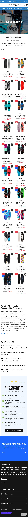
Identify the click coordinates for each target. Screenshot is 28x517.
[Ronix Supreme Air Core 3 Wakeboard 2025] (20, 236)
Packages (4, 43)
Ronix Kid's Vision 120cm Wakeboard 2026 (20, 204)
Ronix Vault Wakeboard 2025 (7, 246)
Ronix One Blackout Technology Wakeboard (20, 290)
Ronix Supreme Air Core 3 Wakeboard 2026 (20, 74)
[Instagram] (5, 482)
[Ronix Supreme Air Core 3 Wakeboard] (7, 258)
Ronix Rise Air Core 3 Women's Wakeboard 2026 (7, 138)
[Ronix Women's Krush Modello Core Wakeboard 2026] (7, 149)
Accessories (22, 43)
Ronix (7, 71)
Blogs (5, 45)
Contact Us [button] (4, 478)
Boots (9, 43)
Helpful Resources (7, 489)
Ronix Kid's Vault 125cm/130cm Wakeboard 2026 (21, 182)
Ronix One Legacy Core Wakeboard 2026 (7, 73)
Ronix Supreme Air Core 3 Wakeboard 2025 (20, 247)
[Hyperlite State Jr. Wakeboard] (7, 279)
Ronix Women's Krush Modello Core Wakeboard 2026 (7, 160)
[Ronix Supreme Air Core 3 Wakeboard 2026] (20, 63)
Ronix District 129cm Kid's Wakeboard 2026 (7, 181)
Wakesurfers (4, 8)
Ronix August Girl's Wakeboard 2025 (20, 225)
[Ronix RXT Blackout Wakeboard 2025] (20, 258)
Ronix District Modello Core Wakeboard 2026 (20, 95)
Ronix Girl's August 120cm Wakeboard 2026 (7, 226)
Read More (4, 333)
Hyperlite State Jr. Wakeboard (7, 289)
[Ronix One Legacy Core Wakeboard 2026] (7, 63)
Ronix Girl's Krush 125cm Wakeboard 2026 (7, 204)
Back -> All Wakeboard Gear (15, 45)
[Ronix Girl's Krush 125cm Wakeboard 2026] (7, 193)
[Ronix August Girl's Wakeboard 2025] (20, 215)
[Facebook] (2, 482)
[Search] (24, 5)
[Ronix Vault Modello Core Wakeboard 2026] (20, 106)
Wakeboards (12, 8)
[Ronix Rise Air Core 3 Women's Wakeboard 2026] (7, 127)
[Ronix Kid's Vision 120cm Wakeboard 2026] (20, 193)
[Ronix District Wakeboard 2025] (7, 106)
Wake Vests (15, 43)
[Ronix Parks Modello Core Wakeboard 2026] (7, 85)
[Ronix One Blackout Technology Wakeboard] (20, 279)
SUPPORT (4, 499)
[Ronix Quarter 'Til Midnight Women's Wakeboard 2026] (20, 127)
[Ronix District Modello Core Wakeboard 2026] (20, 85)
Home (2, 12)
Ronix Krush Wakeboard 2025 (21, 159)
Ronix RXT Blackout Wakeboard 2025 (20, 268)
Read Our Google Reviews (14, 430)
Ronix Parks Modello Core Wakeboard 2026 (7, 95)
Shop (6, 12)
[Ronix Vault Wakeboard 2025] (7, 236)
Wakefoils (19, 8)
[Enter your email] (25, 452)
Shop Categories (7, 494)
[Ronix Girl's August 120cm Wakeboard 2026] (7, 215)
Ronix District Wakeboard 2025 (7, 116)
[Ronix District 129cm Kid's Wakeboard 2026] (7, 171)
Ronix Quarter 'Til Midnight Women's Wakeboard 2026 (20, 138)
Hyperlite (7, 286)
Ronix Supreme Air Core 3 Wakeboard (7, 268)
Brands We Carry (7, 503)
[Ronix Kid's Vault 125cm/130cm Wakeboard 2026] (20, 171)
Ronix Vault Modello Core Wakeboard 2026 (20, 116)
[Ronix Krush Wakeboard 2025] (20, 149)
